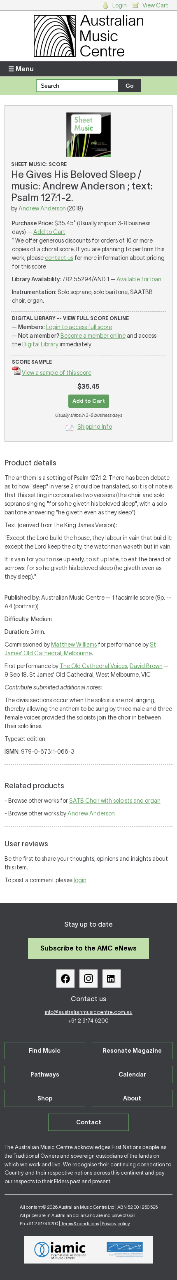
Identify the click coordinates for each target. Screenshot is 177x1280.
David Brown (146, 666)
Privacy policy (116, 1223)
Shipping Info (94, 426)
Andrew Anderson (42, 208)
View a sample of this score (56, 372)
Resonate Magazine (132, 1050)
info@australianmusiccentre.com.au (89, 1012)
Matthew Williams (74, 644)
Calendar (132, 1074)
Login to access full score (79, 327)
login (80, 880)
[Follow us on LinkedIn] (111, 978)
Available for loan (138, 279)
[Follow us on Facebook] (65, 978)
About (132, 1098)
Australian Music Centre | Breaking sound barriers (89, 36)
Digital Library (40, 344)
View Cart (155, 5)
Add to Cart (49, 232)
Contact (88, 1122)
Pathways (44, 1074)
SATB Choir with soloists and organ (115, 800)
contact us (59, 258)
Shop (44, 1098)
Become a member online (93, 335)
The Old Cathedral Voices (93, 666)
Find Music (45, 1050)
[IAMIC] (60, 1249)
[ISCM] (125, 1249)
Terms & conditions (80, 1223)
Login (119, 5)
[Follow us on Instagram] (88, 978)
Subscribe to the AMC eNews (88, 948)
